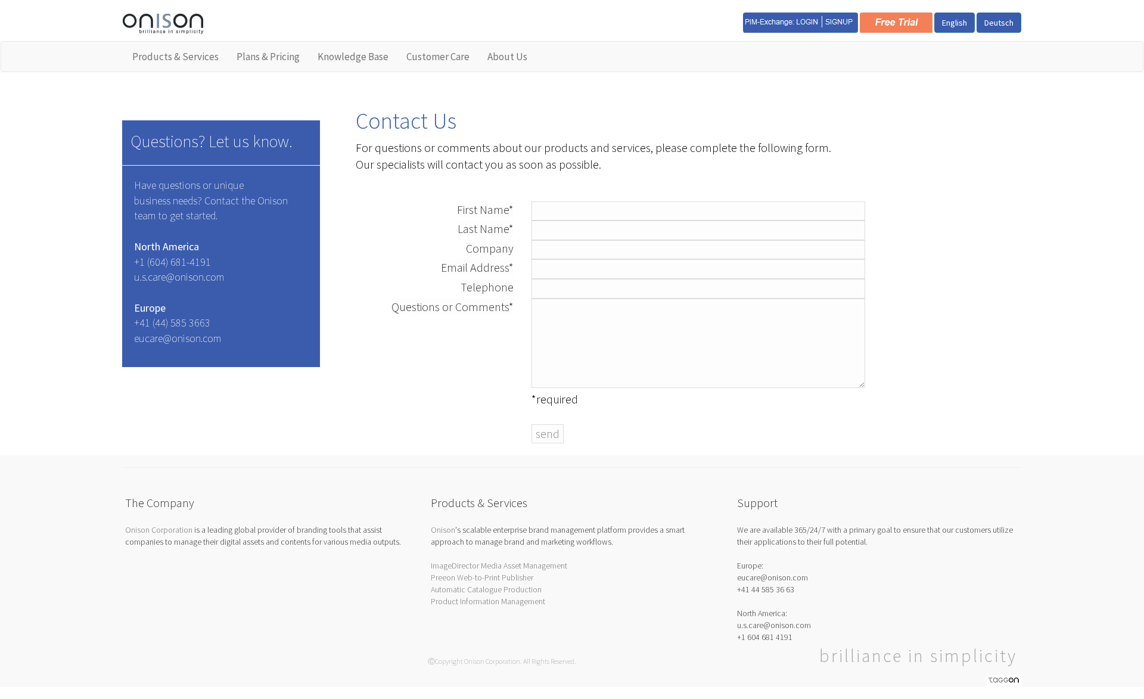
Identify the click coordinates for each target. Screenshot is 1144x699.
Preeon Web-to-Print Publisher (482, 577)
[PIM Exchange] (800, 21)
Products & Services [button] (175, 56)
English (954, 22)
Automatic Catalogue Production (486, 589)
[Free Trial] (896, 21)
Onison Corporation (158, 529)
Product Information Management (488, 601)
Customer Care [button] (438, 56)
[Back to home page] (163, 22)
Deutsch (999, 22)
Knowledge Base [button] (353, 56)
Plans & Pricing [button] (268, 56)
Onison (443, 529)
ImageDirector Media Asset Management (499, 565)
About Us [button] (507, 56)
